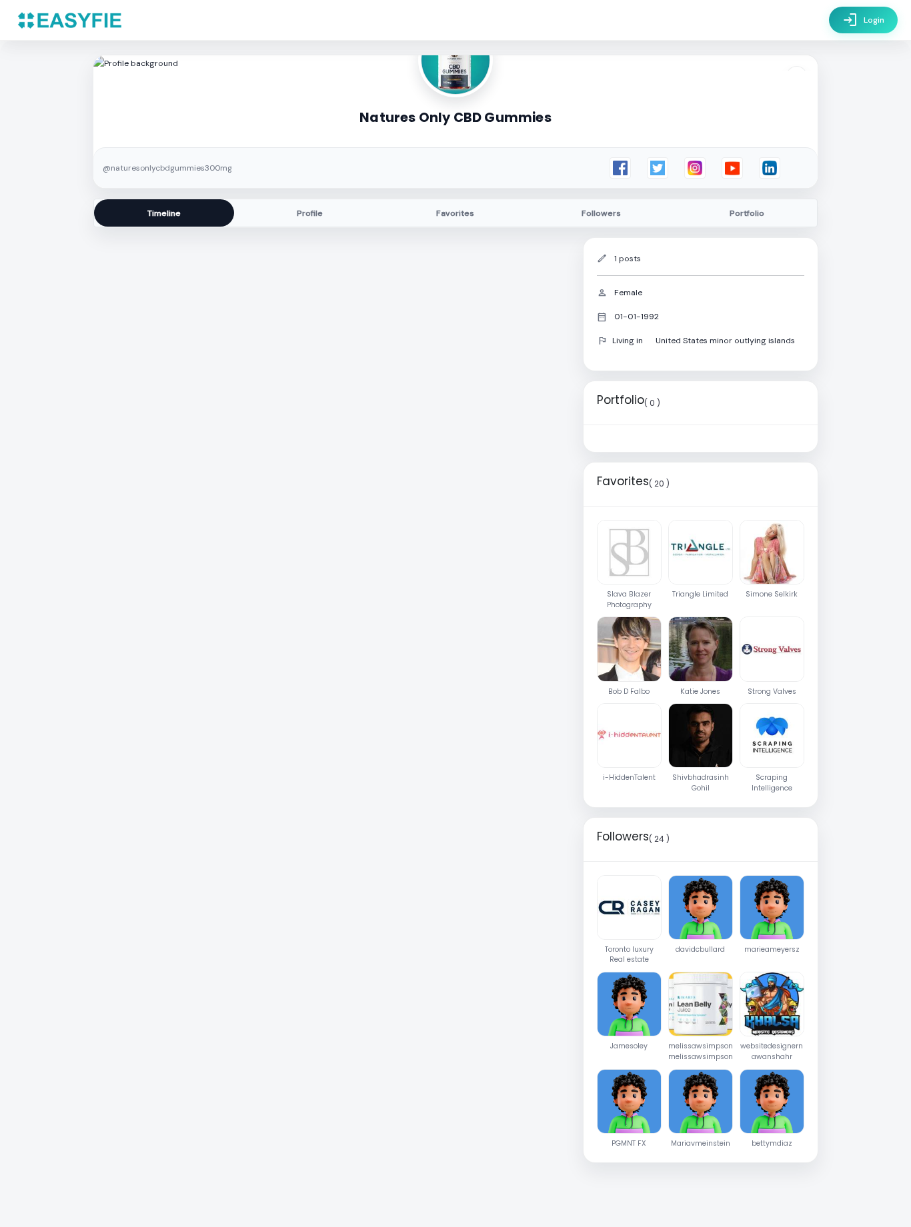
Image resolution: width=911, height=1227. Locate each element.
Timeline (164, 213)
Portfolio (747, 213)
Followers (601, 213)
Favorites (455, 213)
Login (863, 20)
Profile (310, 213)
